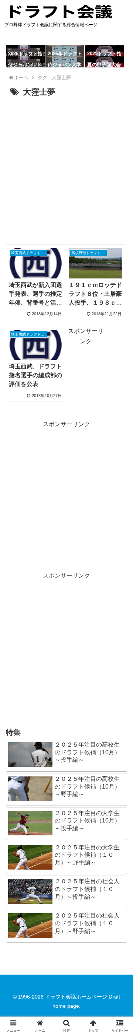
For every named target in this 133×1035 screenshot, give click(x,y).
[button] (118, 924)
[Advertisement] (66, 170)
